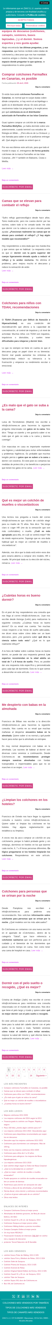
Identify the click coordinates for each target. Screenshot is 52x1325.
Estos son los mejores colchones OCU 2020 (21, 1150)
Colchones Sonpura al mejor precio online (20, 1223)
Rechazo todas (14, 26)
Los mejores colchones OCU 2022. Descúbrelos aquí (25, 1131)
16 (31, 1075)
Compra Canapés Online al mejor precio (20, 1229)
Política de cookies (37, 15)
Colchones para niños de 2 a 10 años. (19, 1153)
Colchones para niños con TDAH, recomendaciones (24, 1094)
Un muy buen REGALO (13, 1233)
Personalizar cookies (35, 26)
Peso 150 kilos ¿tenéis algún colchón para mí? (22, 1128)
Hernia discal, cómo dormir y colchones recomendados (26, 1191)
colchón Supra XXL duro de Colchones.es (20, 1280)
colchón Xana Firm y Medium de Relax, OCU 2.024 (24, 1258)
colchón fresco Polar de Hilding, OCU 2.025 (21, 1255)
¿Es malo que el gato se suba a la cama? (20, 1097)
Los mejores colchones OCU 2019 (17, 1163)
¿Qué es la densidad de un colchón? (18, 1169)
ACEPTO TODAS (26, 20)
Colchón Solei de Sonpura (14, 1261)
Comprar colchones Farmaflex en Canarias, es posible (25, 1088)
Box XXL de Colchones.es (14, 1284)
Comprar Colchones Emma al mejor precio (21, 1210)
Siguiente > (41, 1075)
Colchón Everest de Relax (14, 1268)
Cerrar (44, 3)
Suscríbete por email (17, 187)
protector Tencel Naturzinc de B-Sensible (20, 1242)
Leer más (8, 168)
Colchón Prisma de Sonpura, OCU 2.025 (20, 1265)
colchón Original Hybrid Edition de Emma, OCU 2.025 (25, 1271)
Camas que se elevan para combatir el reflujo (22, 1091)
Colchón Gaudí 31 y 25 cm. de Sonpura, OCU (22, 1220)
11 (19, 1075)
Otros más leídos (11, 1197)
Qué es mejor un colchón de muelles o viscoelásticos (25, 1100)
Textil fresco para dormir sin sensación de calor (23, 1185)
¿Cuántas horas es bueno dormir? (17, 1104)
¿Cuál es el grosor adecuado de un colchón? (22, 1194)
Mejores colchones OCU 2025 (16, 1115)
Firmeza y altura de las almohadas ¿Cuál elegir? (23, 1188)
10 (12, 1075)
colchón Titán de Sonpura (14, 1277)
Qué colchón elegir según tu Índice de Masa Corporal (25, 1166)
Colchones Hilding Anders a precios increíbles (22, 1226)
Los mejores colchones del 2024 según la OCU (23, 1118)
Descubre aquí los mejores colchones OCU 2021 (23, 1140)
